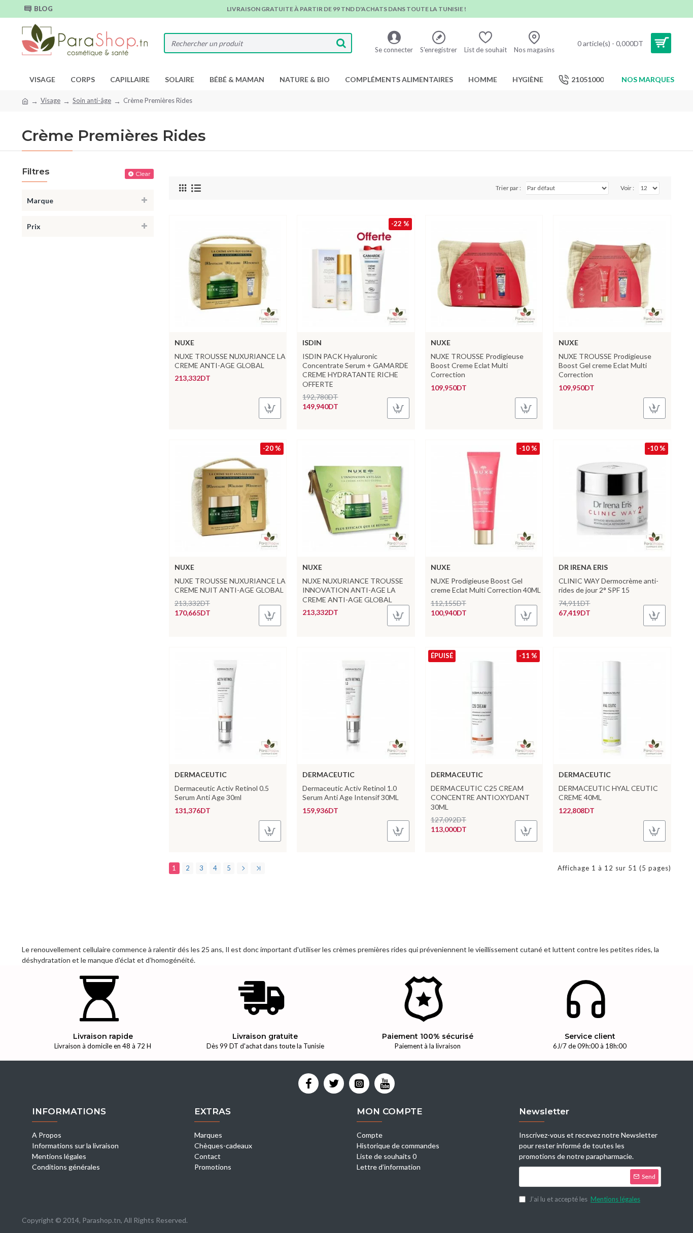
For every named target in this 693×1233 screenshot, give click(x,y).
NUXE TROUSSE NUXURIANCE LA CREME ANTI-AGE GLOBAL (230, 361)
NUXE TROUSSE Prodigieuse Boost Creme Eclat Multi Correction (477, 365)
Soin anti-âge (92, 100)
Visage (50, 100)
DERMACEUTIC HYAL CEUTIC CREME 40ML (608, 793)
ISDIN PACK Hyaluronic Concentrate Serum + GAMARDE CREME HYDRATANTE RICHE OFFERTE (355, 370)
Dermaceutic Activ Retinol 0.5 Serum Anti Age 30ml (222, 793)
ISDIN (312, 342)
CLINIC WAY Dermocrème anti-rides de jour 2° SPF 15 (609, 585)
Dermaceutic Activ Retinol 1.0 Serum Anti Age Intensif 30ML (350, 793)
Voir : (627, 188)
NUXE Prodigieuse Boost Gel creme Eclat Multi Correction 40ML (486, 585)
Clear (143, 173)
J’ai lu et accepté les (584, 1199)
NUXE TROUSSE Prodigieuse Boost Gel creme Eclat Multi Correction (605, 365)
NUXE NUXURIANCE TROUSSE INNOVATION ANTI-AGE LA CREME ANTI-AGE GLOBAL (352, 589)
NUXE (184, 342)
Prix (34, 226)
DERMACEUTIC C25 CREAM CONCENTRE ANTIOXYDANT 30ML (480, 797)
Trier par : (508, 188)
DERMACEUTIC (201, 774)
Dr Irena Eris (583, 567)
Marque (40, 200)
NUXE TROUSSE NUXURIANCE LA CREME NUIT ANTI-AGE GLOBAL (230, 585)
